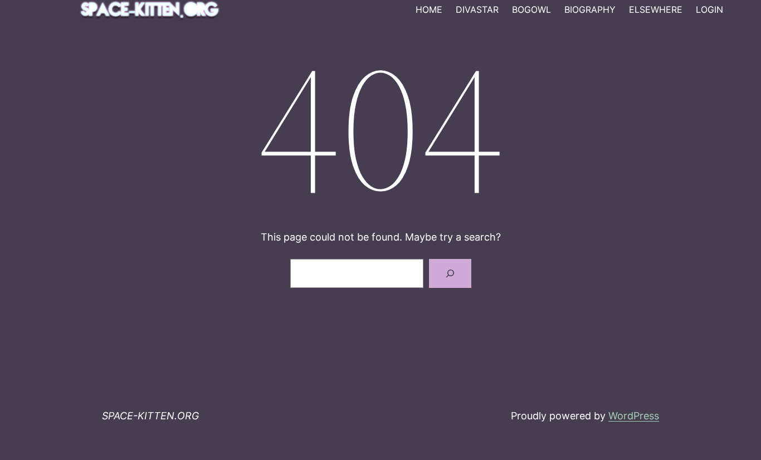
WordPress (633, 416)
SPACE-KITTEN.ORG (150, 416)
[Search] (450, 273)
